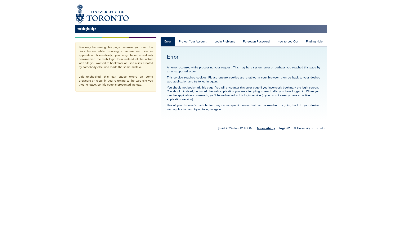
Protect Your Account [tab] (192, 41)
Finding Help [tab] (314, 41)
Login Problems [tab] (224, 41)
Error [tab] (167, 41)
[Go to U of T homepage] (102, 22)
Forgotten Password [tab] (256, 41)
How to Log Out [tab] (287, 41)
